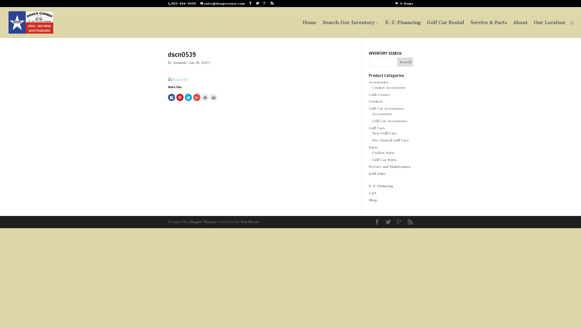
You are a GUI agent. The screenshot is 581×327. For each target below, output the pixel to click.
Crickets (376, 101)
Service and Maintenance (390, 167)
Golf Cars (377, 128)
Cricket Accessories (388, 88)
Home (309, 23)
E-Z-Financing (403, 23)
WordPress (250, 222)
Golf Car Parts (384, 160)
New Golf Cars (384, 133)
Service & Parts (488, 23)
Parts (373, 147)
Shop (373, 200)
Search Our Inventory (348, 23)
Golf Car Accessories (386, 109)
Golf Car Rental (445, 23)
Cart (372, 193)
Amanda (179, 63)
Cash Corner (379, 95)
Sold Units (377, 174)
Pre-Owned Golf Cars (390, 140)
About (520, 23)
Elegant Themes (203, 222)
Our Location (549, 23)
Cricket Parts (383, 153)
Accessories (378, 82)
